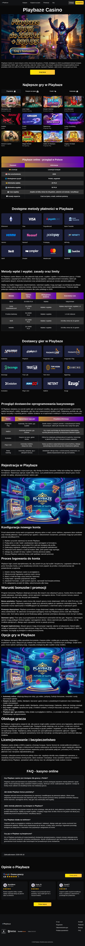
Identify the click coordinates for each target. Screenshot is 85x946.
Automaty (72, 91)
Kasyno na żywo (31, 91)
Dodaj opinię (73, 875)
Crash (52, 91)
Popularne (10, 91)
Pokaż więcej (42, 904)
